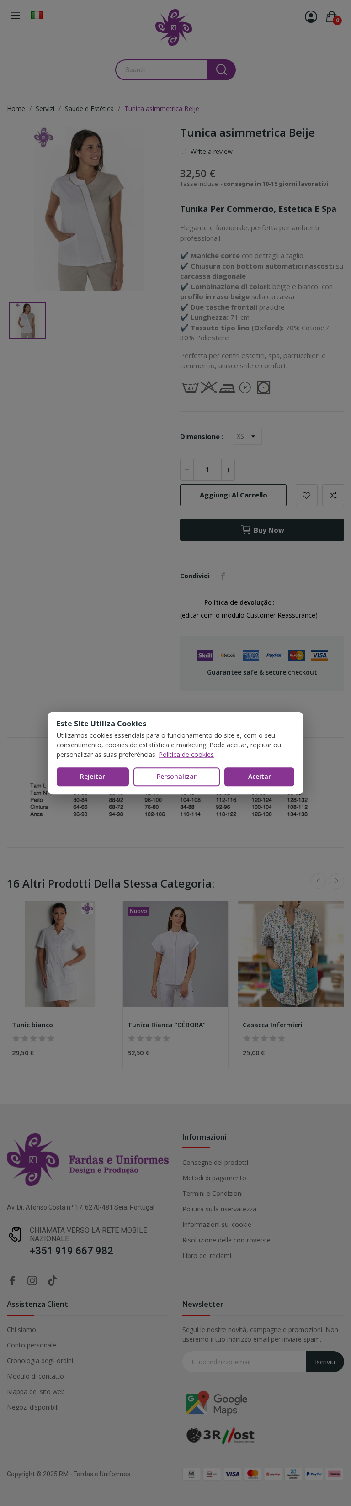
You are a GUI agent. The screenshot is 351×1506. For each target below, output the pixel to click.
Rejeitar (92, 776)
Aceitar (259, 776)
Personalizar (177, 776)
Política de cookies (186, 754)
